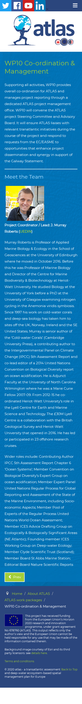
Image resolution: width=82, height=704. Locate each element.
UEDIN (25, 231)
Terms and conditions (19, 661)
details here (39, 653)
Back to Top (69, 669)
